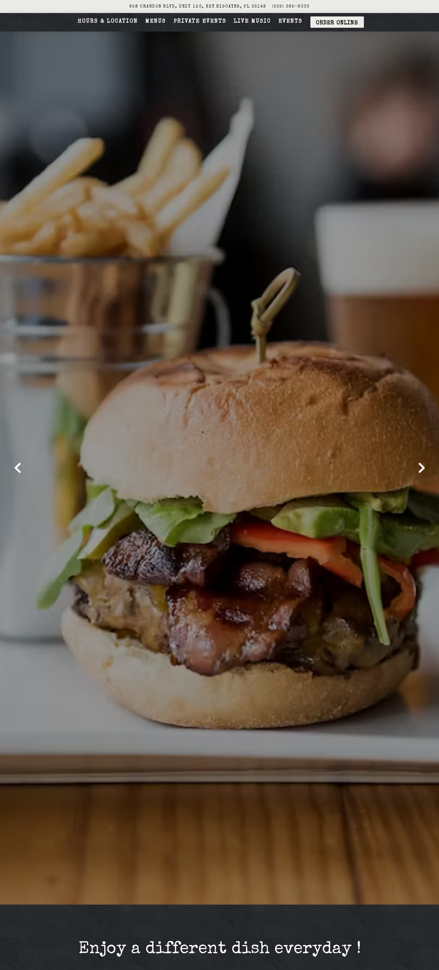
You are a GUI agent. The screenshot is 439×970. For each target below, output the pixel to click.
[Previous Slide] (17, 467)
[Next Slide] (421, 467)
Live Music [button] (252, 21)
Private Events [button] (200, 21)
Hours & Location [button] (108, 21)
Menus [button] (155, 21)
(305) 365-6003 (291, 7)
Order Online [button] (337, 23)
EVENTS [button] (290, 21)
